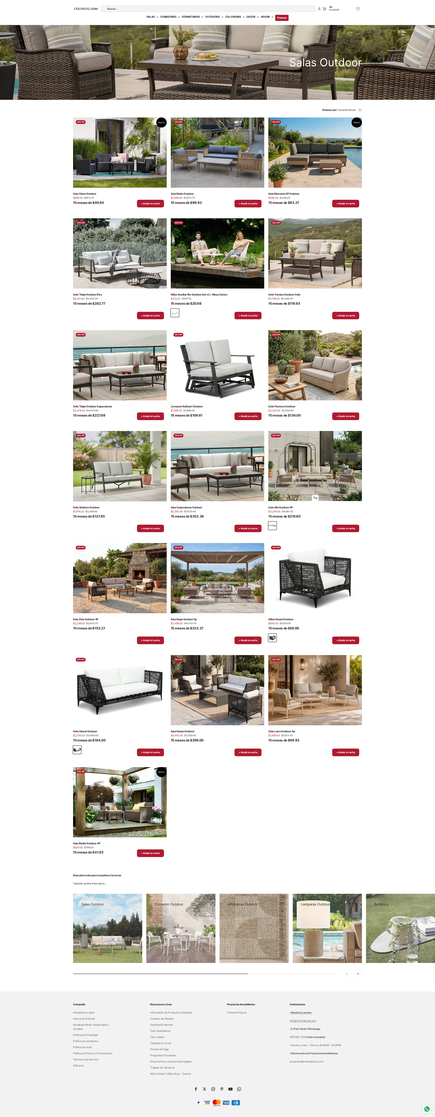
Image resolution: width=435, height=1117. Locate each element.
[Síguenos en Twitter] (204, 1089)
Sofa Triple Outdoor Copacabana (92, 406)
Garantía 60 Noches (161, 1024)
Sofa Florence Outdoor (281, 406)
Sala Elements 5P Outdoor (283, 193)
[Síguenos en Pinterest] (222, 1089)
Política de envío (82, 1047)
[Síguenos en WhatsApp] (239, 1089)
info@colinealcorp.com (303, 1020)
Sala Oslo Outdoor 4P (85, 619)
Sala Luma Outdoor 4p (281, 731)
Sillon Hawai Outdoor (280, 619)
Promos (281, 17)
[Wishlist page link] (358, 9)
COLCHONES (233, 16)
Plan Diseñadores (160, 1031)
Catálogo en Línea (160, 1043)
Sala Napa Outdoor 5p (184, 619)
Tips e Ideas (157, 1037)
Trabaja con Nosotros (162, 1067)
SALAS (150, 16)
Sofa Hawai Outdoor (85, 731)
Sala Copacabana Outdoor (186, 507)
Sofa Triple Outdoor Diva (87, 294)
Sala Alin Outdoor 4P (280, 507)
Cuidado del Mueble (161, 1018)
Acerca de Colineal (84, 1018)
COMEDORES (168, 16)
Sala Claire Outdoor (84, 193)
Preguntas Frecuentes (163, 1055)
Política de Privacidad (85, 1035)
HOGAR (265, 16)
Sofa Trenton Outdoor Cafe (284, 294)
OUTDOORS (212, 16)
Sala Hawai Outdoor (183, 731)
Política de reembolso (85, 1041)
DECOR (251, 16)
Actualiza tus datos (84, 1012)
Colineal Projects (237, 1012)
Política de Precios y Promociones (92, 1053)
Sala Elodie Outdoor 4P (86, 843)
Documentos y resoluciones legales (171, 1061)
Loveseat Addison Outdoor (187, 406)
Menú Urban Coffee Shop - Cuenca (170, 1073)
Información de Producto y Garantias (171, 1012)
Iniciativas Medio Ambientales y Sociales (91, 1026)
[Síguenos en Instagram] (213, 1089)
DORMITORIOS (191, 16)
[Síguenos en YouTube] (230, 1089)
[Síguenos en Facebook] (196, 1089)
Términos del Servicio (85, 1059)
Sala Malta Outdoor (182, 193)
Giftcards (78, 1065)
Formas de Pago (159, 1049)
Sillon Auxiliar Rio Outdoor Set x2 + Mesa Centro (199, 294)
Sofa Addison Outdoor (86, 507)
